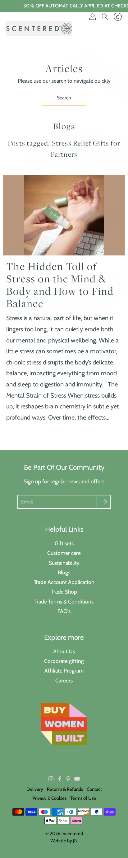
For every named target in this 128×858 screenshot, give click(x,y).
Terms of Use (83, 798)
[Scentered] (39, 28)
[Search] (105, 17)
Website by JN (64, 840)
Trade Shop (64, 591)
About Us (64, 651)
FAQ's (64, 611)
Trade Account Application (64, 582)
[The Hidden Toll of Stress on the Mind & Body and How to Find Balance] (64, 215)
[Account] (93, 17)
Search (64, 98)
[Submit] (104, 502)
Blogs (64, 572)
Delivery (34, 789)
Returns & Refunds (65, 789)
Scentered (72, 833)
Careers (64, 680)
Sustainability (64, 563)
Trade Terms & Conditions (64, 601)
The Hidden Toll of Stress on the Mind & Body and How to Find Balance (60, 285)
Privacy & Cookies (49, 798)
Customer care (64, 553)
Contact (94, 789)
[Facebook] (59, 778)
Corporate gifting (64, 661)
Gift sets (64, 543)
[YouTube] (77, 778)
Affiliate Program (64, 670)
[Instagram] (51, 778)
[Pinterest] (68, 778)
